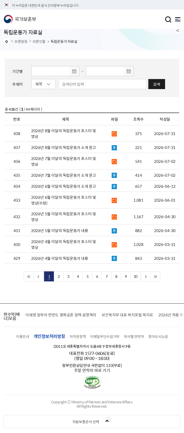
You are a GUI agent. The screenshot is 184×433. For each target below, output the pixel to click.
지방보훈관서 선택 (85, 421)
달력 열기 (74, 71)
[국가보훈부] (20, 19)
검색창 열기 (168, 19)
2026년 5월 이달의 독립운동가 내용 (59, 230)
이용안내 (22, 336)
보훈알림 (21, 41)
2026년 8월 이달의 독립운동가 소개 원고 (63, 147)
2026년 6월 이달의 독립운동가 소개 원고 (63, 186)
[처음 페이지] (29, 276)
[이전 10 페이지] (38, 276)
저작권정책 (77, 336)
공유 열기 (177, 30)
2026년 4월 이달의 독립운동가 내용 (59, 258)
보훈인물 (39, 41)
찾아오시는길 (158, 336)
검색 (156, 84)
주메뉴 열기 (177, 20)
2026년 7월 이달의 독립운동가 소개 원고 (63, 175)
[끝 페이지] (155, 276)
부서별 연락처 (134, 336)
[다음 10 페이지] (146, 276)
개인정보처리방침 (49, 336)
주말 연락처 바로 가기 (92, 370)
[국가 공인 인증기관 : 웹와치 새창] (92, 387)
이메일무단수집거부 (105, 336)
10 (135, 276)
